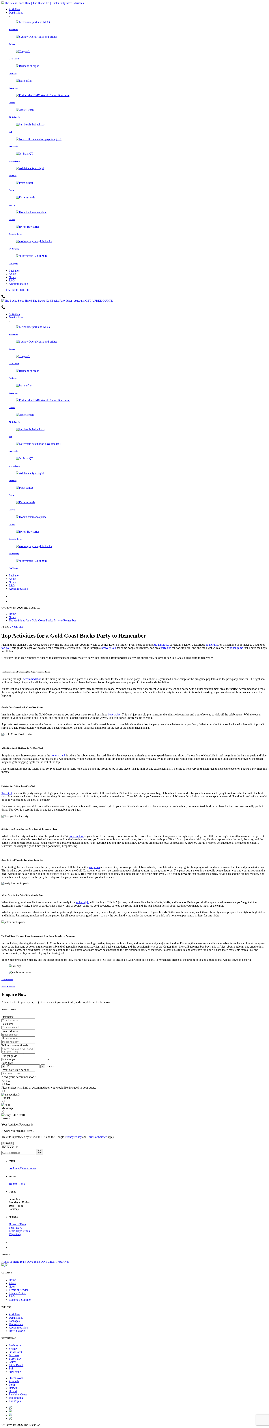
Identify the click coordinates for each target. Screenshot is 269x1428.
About (12, 273)
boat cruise (212, 644)
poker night (82, 902)
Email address (9, 1031)
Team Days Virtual (20, 1230)
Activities (14, 9)
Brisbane (14, 1355)
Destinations (16, 12)
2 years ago (16, 626)
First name (7, 1016)
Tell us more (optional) (14, 1045)
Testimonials (16, 1324)
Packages (14, 270)
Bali (11, 1368)
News (12, 277)
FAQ (12, 280)
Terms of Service (97, 1136)
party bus (166, 647)
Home (12, 613)
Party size (7, 1062)
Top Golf (6, 793)
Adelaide (14, 1381)
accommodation (32, 679)
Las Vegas (15, 1401)
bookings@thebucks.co (22, 1168)
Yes (8, 1080)
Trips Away (15, 1234)
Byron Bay (15, 1358)
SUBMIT (7, 1143)
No (8, 1084)
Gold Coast (15, 1352)
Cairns (12, 1361)
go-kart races (161, 644)
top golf (5, 647)
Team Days (15, 1227)
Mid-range (7, 1108)
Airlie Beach (16, 1365)
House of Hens (17, 1224)
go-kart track (58, 755)
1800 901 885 (17, 1183)
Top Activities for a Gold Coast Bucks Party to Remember (42, 620)
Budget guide (9, 1055)
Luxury (5, 1118)
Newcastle (15, 1371)
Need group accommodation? (18, 1076)
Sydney (13, 1348)
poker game (236, 647)
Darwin (13, 1387)
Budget (5, 1097)
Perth (12, 1384)
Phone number (9, 1038)
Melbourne (15, 1345)
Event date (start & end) (15, 1069)
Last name (7, 1023)
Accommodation (18, 283)
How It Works (17, 1330)
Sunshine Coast (18, 1394)
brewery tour (108, 647)
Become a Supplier (20, 1299)
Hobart (13, 1391)
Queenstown (16, 1378)
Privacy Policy (73, 1136)
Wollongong (16, 1397)
